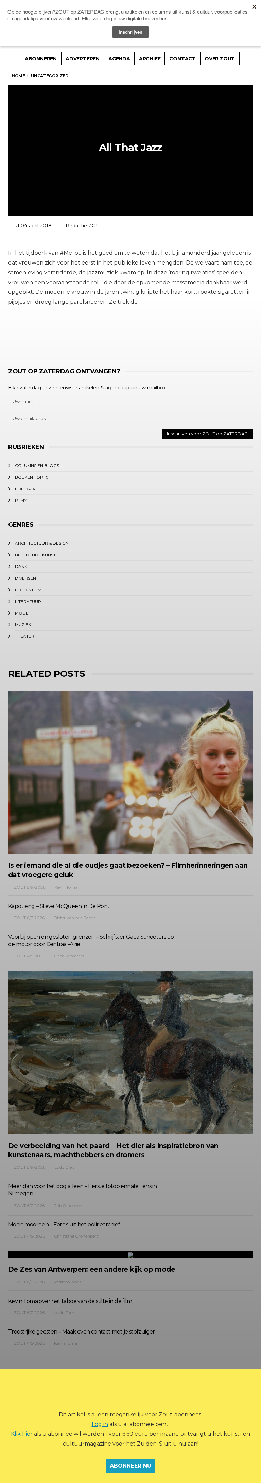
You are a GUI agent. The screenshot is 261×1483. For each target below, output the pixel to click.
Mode (22, 613)
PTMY (21, 500)
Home (18, 75)
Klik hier (22, 1434)
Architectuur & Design (42, 543)
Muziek (23, 624)
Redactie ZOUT (84, 226)
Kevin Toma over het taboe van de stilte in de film (70, 1301)
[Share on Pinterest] (148, 333)
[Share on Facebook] (92, 333)
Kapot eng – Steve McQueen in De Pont (58, 906)
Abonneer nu (130, 1466)
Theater (24, 636)
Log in (100, 1424)
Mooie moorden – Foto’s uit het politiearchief (64, 1224)
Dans (21, 566)
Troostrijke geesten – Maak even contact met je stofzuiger (81, 1331)
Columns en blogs (37, 465)
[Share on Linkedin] (167, 333)
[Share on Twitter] (111, 333)
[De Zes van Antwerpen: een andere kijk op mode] (130, 1254)
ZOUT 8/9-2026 (29, 887)
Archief (150, 58)
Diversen (25, 578)
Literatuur (28, 601)
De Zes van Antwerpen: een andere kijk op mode (91, 1269)
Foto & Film (28, 589)
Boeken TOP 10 (32, 477)
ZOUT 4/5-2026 (29, 955)
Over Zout (220, 58)
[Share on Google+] (129, 333)
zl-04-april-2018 (33, 226)
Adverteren (83, 58)
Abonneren (41, 58)
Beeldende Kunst (35, 554)
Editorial (26, 488)
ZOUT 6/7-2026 (29, 917)
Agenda (119, 58)
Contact (182, 58)
